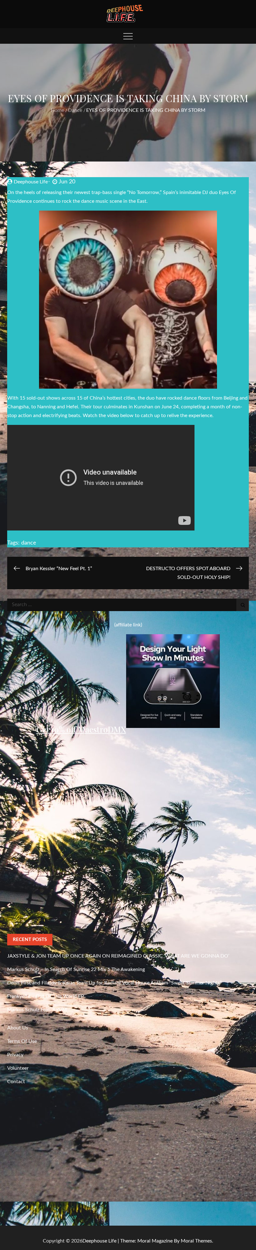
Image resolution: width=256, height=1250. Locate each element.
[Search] (242, 605)
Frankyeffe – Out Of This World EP (45, 996)
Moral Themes (196, 1240)
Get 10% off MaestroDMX (81, 729)
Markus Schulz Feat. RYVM (37, 1009)
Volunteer (18, 1068)
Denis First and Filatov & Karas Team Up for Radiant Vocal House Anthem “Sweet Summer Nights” (114, 982)
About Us (17, 1027)
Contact (16, 1081)
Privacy (15, 1054)
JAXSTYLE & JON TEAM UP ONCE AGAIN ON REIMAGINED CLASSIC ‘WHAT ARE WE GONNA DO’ (118, 956)
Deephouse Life (31, 181)
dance (28, 543)
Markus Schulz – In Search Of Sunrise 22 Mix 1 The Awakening (76, 969)
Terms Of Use (22, 1041)
